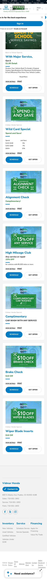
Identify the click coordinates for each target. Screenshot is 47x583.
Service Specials (22, 532)
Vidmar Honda (4, 564)
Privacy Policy (10, 564)
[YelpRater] (10, 511)
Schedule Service (23, 528)
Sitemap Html (28, 564)
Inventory (8, 523)
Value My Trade (37, 534)
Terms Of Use (16, 564)
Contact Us (12, 489)
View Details (10, 81)
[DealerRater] (15, 511)
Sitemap (21, 564)
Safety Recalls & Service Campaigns (42, 564)
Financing (36, 523)
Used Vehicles (7, 532)
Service (20, 523)
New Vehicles (7, 528)
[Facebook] (4, 511)
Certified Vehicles (9, 536)
